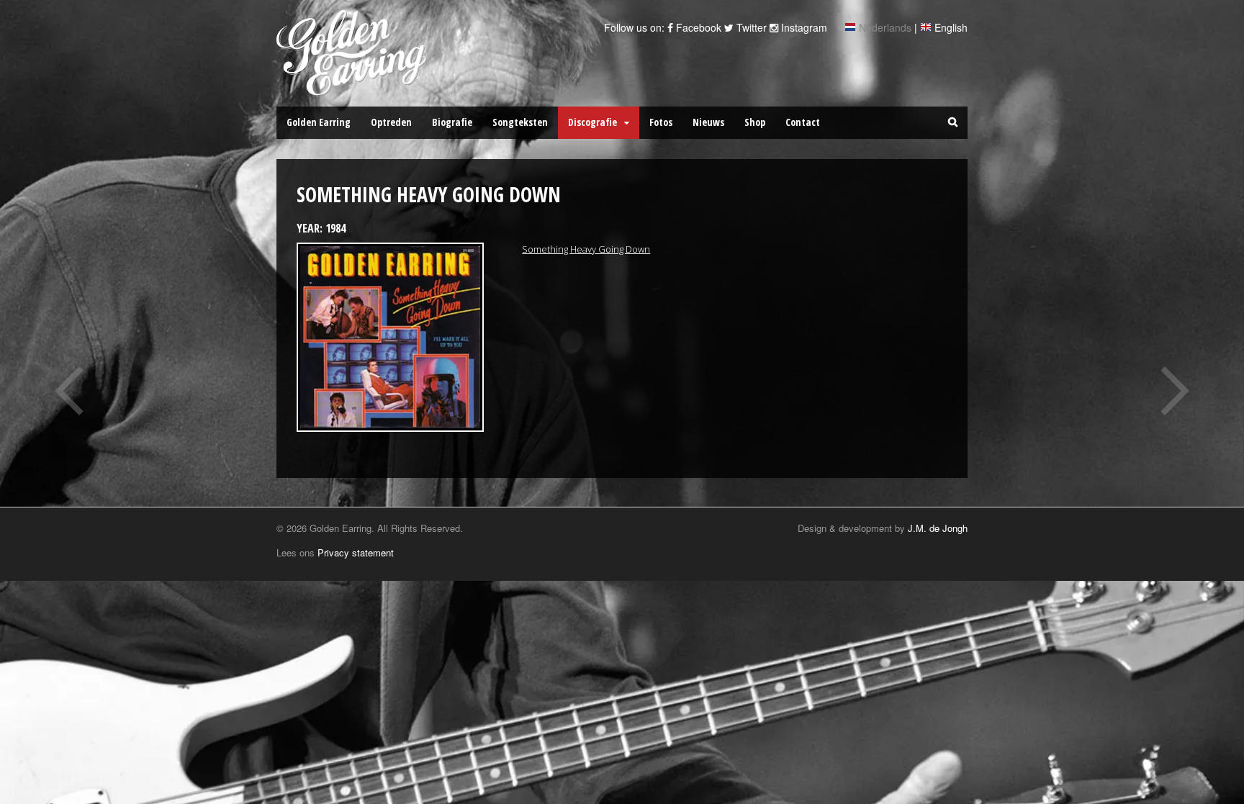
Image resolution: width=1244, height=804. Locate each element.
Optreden (391, 122)
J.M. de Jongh (938, 528)
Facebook (697, 27)
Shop (754, 122)
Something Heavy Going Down (586, 249)
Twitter (750, 27)
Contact (802, 122)
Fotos (660, 122)
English (951, 27)
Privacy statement (355, 552)
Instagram (802, 27)
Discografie (592, 122)
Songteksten (520, 122)
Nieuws (708, 122)
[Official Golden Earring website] (353, 88)
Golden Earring (319, 122)
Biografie (452, 122)
